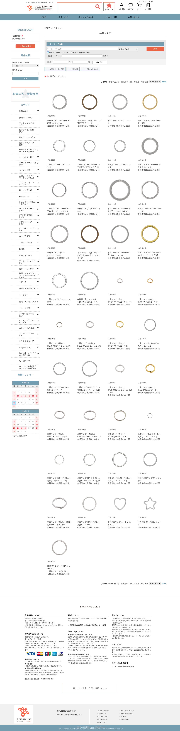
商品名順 (144, 82)
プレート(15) (24, 308)
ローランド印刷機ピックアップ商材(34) (27, 367)
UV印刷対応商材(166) (26, 216)
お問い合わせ (133, 17)
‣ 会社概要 (122, 716)
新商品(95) (23, 111)
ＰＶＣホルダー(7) (26, 341)
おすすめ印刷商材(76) (26, 131)
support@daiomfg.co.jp (126, 666)
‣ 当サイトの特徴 (102, 719)
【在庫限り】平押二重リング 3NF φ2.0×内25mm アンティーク (89, 255)
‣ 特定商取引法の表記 (125, 713)
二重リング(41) (25, 242)
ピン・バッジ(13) (26, 269)
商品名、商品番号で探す (81, 52)
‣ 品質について (101, 722)
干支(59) (22, 282)
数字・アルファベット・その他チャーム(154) (27, 275)
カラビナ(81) (24, 236)
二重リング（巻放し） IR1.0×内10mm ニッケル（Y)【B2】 (120, 389)
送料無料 (75, 69)
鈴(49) (22, 249)
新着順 (136, 82)
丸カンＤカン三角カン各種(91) (27, 203)
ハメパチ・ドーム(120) (26, 209)
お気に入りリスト (92, 69)
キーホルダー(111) (26, 157)
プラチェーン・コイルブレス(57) (27, 183)
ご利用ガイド (62, 17)
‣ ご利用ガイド (101, 713)
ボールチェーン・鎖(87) (27, 163)
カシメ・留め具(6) (27, 328)
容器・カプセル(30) (27, 301)
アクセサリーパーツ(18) (27, 262)
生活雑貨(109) (25, 347)
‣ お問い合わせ (123, 719)
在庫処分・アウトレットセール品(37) (27, 150)
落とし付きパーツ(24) (26, 144)
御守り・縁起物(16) (27, 288)
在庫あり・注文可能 (57, 69)
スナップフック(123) (25, 223)
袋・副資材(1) (25, 361)
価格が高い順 (126, 82)
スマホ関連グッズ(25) (26, 315)
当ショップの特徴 (86, 17)
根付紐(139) (24, 196)
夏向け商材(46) (25, 117)
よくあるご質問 (110, 17)
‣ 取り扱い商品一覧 (103, 710)
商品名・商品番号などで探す (59, 52)
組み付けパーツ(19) (27, 137)
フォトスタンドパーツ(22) (27, 124)
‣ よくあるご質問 (102, 716)
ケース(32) (23, 295)
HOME (43, 17)
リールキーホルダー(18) (27, 229)
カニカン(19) (24, 170)
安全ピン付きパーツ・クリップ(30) (26, 177)
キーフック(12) (25, 255)
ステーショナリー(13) (26, 334)
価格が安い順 (114, 82)
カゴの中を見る (25, 46)
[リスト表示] (165, 82)
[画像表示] (163, 82)
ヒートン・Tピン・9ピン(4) (27, 321)
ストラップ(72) (25, 190)
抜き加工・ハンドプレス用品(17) (27, 354)
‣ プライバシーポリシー (126, 710)
